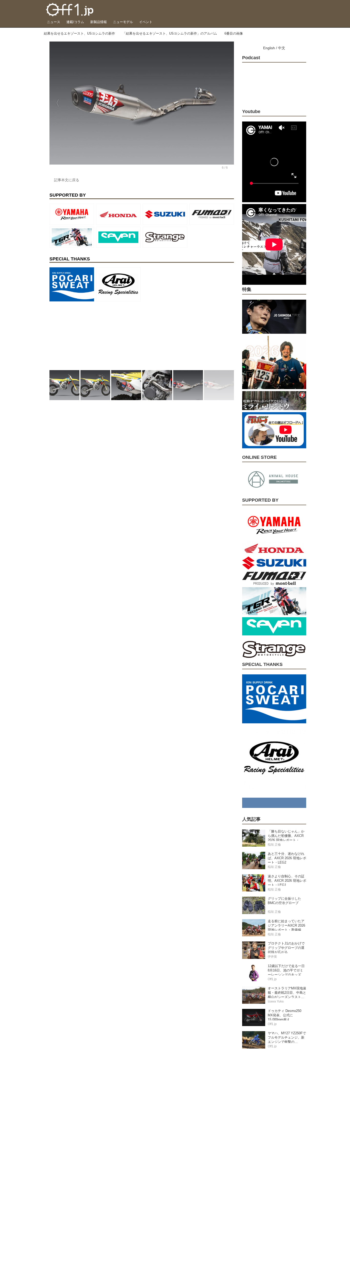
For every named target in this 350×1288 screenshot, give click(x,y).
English (269, 48)
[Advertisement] (87, 335)
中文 (281, 48)
